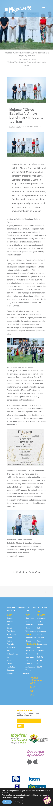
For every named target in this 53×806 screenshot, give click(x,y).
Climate (10, 628)
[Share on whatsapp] (29, 572)
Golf (38, 628)
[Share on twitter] (16, 572)
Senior (39, 647)
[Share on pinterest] (23, 572)
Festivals (10, 644)
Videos (28, 670)
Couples (40, 625)
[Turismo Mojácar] (20, 8)
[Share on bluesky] (32, 572)
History (9, 641)
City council (24, 673)
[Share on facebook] (13, 572)
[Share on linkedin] (26, 572)
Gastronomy (11, 634)
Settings (18, 802)
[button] (43, 8)
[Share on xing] (36, 572)
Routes (28, 641)
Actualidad (32, 59)
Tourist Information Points (30, 650)
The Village (11, 631)
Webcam (22, 607)
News (25, 59)
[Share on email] (39, 572)
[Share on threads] (20, 572)
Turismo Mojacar (16, 127)
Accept (7, 802)
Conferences (42, 644)
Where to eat (31, 631)
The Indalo (11, 667)
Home (19, 59)
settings (20, 797)
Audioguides (30, 667)
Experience (42, 607)
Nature (9, 638)
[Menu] (6, 9)
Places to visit (31, 638)
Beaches (10, 618)
